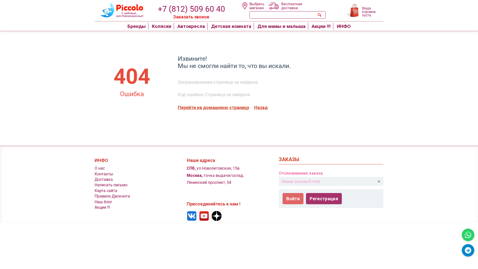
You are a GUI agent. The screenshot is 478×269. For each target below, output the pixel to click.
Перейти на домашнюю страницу (213, 107)
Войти (293, 198)
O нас (100, 168)
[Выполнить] (379, 181)
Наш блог (103, 202)
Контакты (104, 174)
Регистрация (324, 198)
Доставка (104, 179)
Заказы (289, 159)
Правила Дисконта (112, 196)
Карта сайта (106, 190)
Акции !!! (102, 207)
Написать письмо (111, 185)
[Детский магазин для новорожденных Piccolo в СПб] (119, 9)
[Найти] (320, 15)
